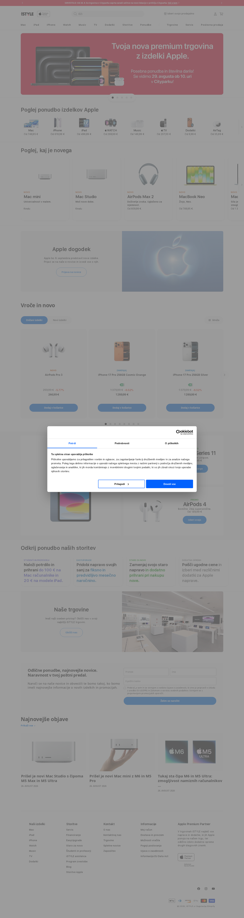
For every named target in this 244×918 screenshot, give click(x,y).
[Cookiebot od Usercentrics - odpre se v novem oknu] (178, 432)
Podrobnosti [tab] (122, 443)
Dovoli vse (169, 483)
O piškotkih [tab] (171, 443)
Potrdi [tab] (72, 443)
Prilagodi (119, 483)
